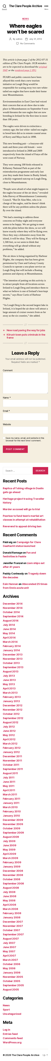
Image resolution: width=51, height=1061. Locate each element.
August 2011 (10, 773)
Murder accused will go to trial (21, 509)
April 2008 (9, 904)
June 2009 (9, 845)
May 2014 (9, 633)
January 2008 (11, 917)
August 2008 (11, 887)
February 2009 (12, 862)
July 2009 (9, 841)
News (25, 19)
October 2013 (11, 663)
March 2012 (10, 743)
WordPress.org (12, 1042)
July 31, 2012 (35, 39)
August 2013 (10, 671)
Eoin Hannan (10, 584)
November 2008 (13, 875)
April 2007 (9, 955)
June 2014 (9, 629)
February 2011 (11, 798)
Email (6, 411)
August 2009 (11, 836)
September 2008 (13, 883)
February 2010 (12, 811)
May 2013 (9, 684)
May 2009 (9, 849)
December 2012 (12, 705)
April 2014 (9, 637)
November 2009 (13, 824)
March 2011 (10, 794)
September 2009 (13, 832)
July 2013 (9, 675)
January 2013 (11, 701)
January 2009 (11, 866)
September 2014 (13, 616)
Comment (8, 370)
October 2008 (11, 879)
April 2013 (9, 688)
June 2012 (9, 730)
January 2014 (11, 650)
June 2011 (9, 781)
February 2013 (12, 696)
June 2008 (9, 896)
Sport (6, 1009)
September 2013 (13, 667)
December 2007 (13, 921)
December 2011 (12, 756)
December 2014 (13, 603)
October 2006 (11, 964)
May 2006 (9, 968)
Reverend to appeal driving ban (22, 526)
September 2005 (13, 985)
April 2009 (9, 853)
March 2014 (10, 641)
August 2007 (11, 938)
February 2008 (12, 913)
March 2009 (10, 858)
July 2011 (8, 777)
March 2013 (10, 692)
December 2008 (13, 870)
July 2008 (9, 892)
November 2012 (12, 709)
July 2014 (9, 624)
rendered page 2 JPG (25, 70)
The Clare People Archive (25, 6)
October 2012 (11, 713)
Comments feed (13, 1038)
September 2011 (13, 769)
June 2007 (9, 947)
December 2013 (13, 654)
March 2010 (10, 807)
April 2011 (9, 790)
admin (19, 39)
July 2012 (9, 726)
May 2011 (8, 786)
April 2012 (9, 739)
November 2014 (13, 607)
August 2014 (10, 620)
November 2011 (12, 760)
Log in (6, 1029)
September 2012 (13, 718)
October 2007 (11, 930)
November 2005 (13, 976)
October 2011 (11, 764)
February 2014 (12, 646)
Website (7, 424)
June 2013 (9, 679)
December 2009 (13, 819)
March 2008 (10, 908)
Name (7, 397)
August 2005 (11, 989)
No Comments (27, 43)
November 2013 (13, 658)
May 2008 (9, 900)
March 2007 (10, 959)
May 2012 (9, 735)
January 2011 (11, 802)
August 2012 (10, 722)
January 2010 (11, 815)
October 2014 (11, 612)
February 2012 (12, 747)
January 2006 (11, 972)
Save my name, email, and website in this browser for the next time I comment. (25, 439)
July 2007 (9, 942)
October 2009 (11, 828)
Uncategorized (12, 1013)
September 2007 (13, 934)
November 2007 (13, 925)
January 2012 (11, 752)
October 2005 (11, 981)
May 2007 (9, 951)
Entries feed (10, 1033)
